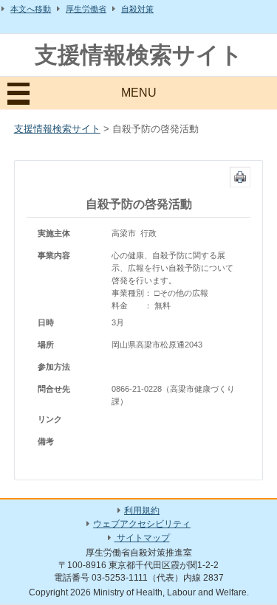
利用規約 (142, 510)
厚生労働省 (86, 8)
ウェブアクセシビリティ (142, 523)
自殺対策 (137, 8)
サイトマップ (142, 537)
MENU (139, 92)
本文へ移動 (30, 8)
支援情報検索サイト (139, 55)
